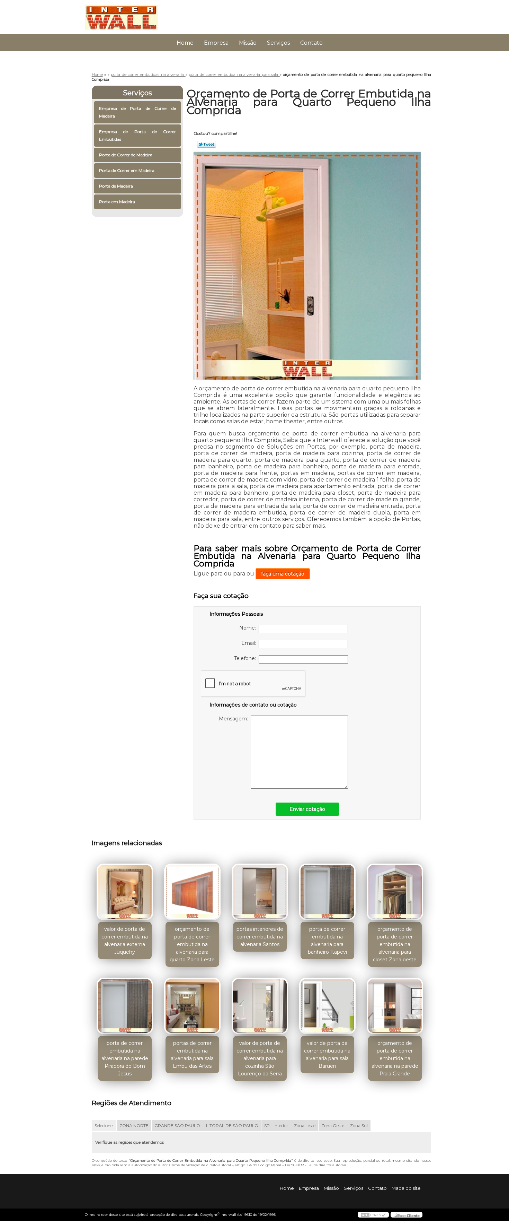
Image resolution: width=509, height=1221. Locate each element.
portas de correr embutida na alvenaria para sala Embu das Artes (192, 1054)
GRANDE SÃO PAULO (177, 1125)
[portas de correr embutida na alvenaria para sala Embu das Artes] (192, 1006)
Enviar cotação (307, 809)
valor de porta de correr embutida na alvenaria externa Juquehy (124, 940)
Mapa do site (406, 1188)
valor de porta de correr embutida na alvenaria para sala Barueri (327, 1054)
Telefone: (246, 658)
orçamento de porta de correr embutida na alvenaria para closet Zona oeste (395, 944)
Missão (248, 43)
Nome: (249, 628)
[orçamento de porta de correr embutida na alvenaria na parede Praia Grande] (394, 1006)
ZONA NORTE (134, 1125)
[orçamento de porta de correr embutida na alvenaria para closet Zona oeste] (394, 892)
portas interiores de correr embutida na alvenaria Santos (259, 936)
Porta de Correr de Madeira (125, 154)
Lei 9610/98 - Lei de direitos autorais (315, 1165)
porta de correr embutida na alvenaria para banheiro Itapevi (327, 940)
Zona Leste (304, 1125)
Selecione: (104, 1125)
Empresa (216, 43)
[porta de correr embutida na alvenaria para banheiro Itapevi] (327, 892)
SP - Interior (276, 1125)
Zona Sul (359, 1125)
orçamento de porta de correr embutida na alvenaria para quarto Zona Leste (192, 944)
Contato (311, 43)
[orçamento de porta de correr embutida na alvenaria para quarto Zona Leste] (192, 892)
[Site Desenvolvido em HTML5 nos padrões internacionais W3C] (373, 1215)
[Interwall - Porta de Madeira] (124, 14)
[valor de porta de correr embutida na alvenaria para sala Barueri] (327, 1006)
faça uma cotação (282, 574)
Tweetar (206, 144)
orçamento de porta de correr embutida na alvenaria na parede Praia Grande (395, 1058)
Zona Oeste (332, 1125)
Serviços (278, 43)
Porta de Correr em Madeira (126, 170)
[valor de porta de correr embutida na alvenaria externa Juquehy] (124, 892)
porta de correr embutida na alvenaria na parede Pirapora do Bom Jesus (124, 1058)
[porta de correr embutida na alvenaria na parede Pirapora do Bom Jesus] (124, 1006)
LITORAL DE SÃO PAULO (232, 1125)
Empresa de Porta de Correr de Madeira (137, 112)
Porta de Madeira (116, 186)
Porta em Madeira (117, 201)
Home (185, 43)
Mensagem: (235, 719)
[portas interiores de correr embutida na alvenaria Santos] (259, 892)
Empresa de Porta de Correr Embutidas (137, 135)
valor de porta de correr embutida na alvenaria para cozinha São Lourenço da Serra (259, 1058)
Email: (250, 643)
